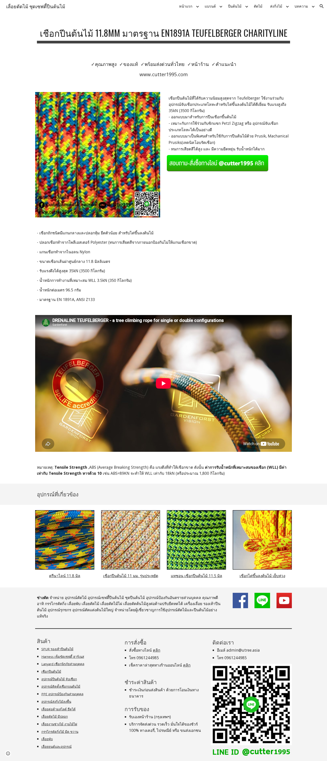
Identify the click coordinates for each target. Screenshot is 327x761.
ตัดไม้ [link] (258, 6)
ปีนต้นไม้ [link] (235, 6)
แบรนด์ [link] (210, 6)
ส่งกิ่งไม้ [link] (276, 6)
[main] (163, 33)
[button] (321, 6)
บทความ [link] (301, 6)
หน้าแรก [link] (185, 6)
